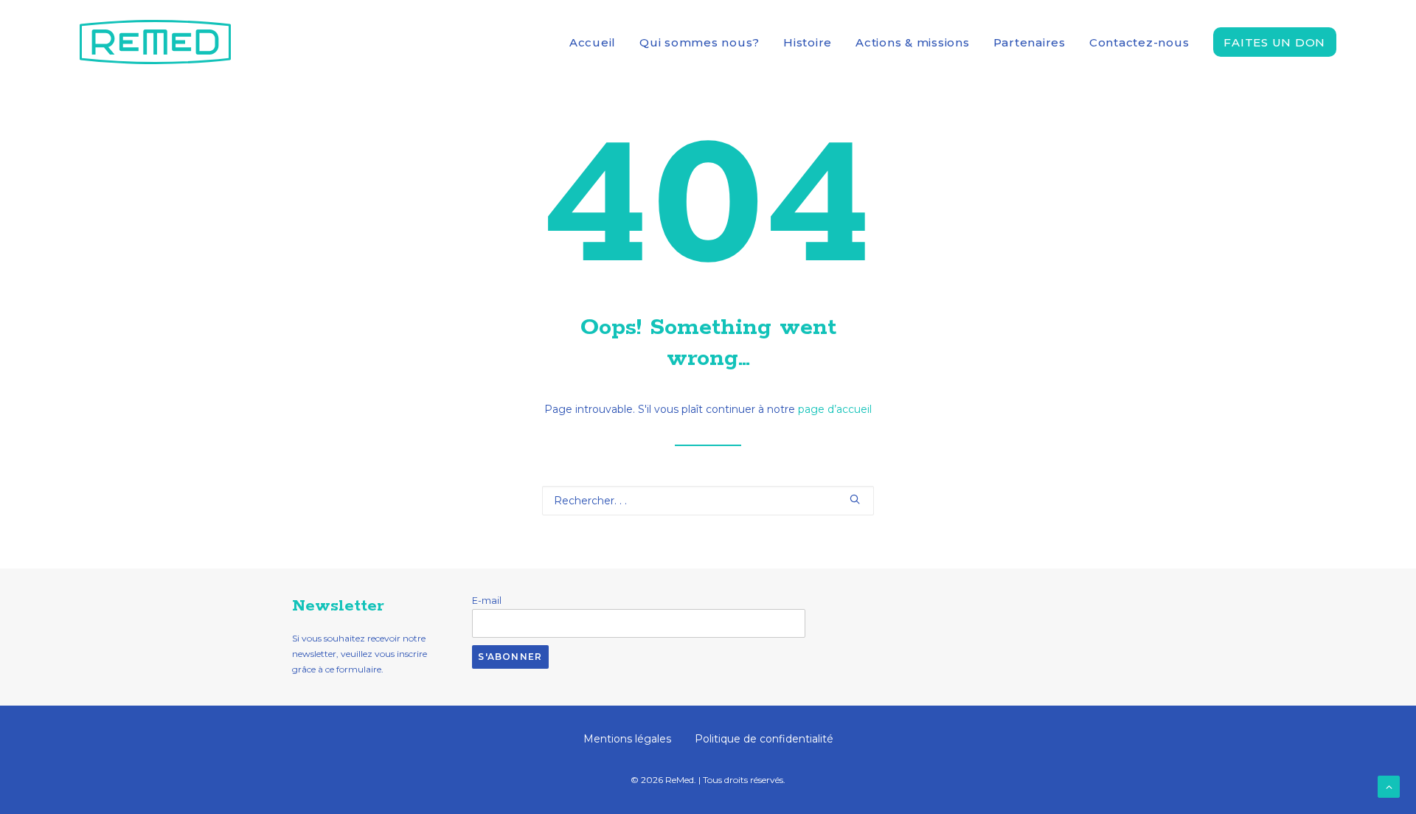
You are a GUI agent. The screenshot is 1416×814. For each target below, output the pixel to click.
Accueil (592, 42)
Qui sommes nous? (699, 42)
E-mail (487, 600)
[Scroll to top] (1389, 786)
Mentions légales (627, 738)
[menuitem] (597, 42)
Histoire (807, 42)
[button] (854, 499)
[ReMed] (155, 42)
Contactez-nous (1139, 42)
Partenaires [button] (1029, 42)
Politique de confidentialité (764, 738)
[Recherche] (708, 500)
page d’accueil (835, 409)
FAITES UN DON (1274, 42)
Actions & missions (913, 42)
